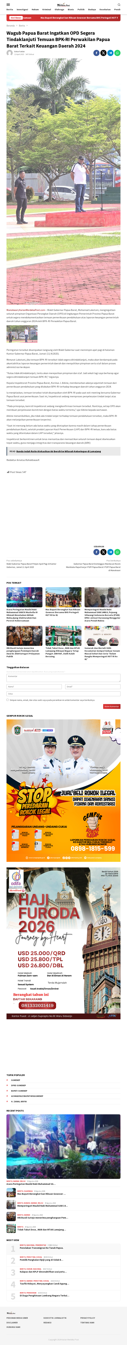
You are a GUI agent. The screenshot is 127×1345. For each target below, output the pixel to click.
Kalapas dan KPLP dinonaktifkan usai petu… (43, 1271)
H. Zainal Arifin (19, 1101)
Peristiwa (30, 1257)
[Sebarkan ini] (96, 53)
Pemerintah (40, 1245)
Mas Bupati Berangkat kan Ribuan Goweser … (41, 1194)
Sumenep (15, 1080)
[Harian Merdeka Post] (63, 4)
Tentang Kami (87, 1322)
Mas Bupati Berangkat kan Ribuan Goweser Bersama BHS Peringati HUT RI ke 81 (63, 612)
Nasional (30, 1245)
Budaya (27, 1203)
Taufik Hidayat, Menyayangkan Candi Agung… (44, 1283)
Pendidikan (31, 1293)
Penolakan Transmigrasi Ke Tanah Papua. (41, 1248)
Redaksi (47, 1322)
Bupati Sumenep (19, 1091)
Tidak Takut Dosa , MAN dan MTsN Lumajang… (41, 1229)
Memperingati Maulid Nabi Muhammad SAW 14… (42, 1205)
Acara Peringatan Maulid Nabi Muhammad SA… (31, 1184)
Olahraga (28, 1191)
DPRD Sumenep (18, 1085)
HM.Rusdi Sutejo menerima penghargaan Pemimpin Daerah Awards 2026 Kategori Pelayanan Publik (23, 652)
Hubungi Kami (13, 1327)
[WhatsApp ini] (117, 53)
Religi (23, 1181)
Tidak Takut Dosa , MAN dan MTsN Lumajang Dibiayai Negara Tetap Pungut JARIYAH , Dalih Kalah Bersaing (63, 652)
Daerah (16, 1181)
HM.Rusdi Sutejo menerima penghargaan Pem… (42, 1217)
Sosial (39, 1257)
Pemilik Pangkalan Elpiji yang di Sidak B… (41, 1259)
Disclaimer (12, 1322)
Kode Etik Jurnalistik (55, 1318)
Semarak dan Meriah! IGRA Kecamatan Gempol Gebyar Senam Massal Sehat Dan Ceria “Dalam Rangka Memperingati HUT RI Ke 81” (102, 654)
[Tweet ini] (103, 53)
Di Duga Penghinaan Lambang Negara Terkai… (44, 1295)
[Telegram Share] (110, 53)
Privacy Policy (87, 1318)
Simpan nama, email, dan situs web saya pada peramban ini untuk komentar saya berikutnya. (52, 700)
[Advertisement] (63, 508)
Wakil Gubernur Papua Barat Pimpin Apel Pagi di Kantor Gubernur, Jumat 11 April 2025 (31, 563)
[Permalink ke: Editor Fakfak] (10, 52)
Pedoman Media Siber (17, 1318)
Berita (9, 1181)
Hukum (29, 1269)
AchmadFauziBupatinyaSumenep (27, 1096)
